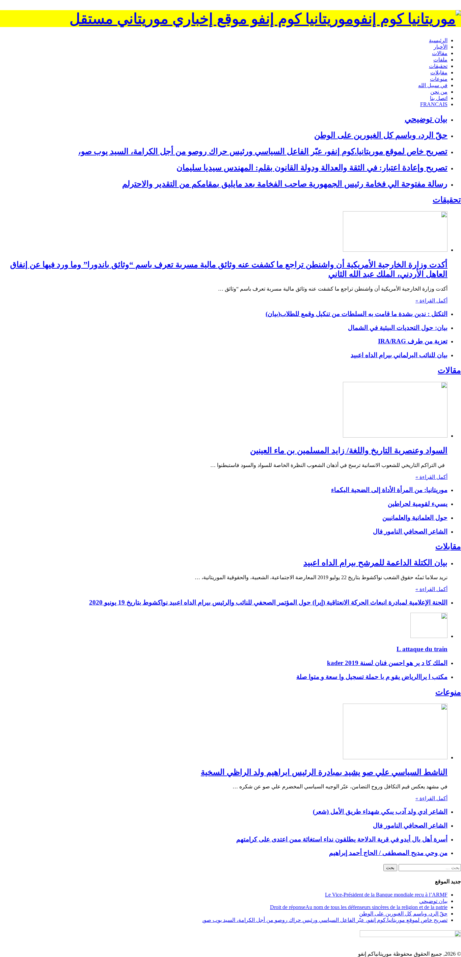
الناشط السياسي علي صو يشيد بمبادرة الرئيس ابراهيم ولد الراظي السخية (324, 772)
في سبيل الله (433, 85)
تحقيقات (438, 66)
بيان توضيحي (426, 119)
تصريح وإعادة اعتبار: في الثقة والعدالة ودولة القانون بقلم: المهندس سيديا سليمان (312, 167)
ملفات (440, 60)
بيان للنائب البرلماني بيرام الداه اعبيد (399, 355)
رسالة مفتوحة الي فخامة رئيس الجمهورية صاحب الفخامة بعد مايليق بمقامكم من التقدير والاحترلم (285, 183)
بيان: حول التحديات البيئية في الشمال (398, 327)
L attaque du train (422, 649)
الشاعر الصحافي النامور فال (410, 531)
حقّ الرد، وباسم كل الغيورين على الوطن (381, 135)
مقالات (440, 53)
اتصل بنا (439, 98)
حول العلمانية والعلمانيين (415, 517)
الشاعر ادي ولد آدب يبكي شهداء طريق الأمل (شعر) (380, 811)
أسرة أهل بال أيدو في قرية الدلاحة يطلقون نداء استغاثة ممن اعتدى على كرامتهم (342, 839)
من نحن (439, 92)
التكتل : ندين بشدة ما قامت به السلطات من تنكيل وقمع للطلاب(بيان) (357, 313)
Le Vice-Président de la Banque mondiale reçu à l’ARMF (386, 895)
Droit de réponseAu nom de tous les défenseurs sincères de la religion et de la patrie (359, 907)
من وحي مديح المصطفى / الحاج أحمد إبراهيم (388, 852)
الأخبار (441, 47)
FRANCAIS (434, 104)
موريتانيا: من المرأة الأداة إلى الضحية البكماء (389, 489)
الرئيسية (438, 40)
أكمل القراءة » (431, 300)
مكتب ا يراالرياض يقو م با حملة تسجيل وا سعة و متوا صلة (372, 676)
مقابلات (439, 72)
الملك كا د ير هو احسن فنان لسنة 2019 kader (387, 662)
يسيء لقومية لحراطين (418, 503)
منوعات (439, 79)
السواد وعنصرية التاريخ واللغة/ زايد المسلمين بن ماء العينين (349, 450)
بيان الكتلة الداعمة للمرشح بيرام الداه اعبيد (375, 562)
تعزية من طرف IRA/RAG (413, 341)
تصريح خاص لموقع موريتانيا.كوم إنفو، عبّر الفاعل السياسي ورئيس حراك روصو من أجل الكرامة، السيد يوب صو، (263, 151)
